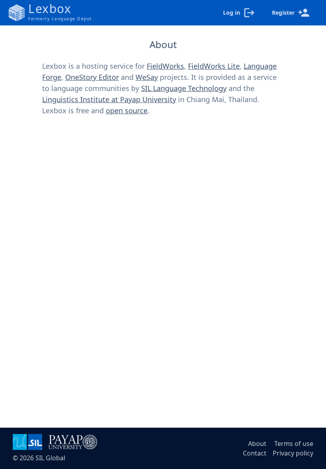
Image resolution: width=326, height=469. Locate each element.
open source (126, 110)
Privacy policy (293, 453)
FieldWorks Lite (214, 66)
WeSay (147, 77)
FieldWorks (165, 66)
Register (283, 12)
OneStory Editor (92, 77)
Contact (254, 453)
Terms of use (293, 443)
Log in (231, 12)
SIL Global (50, 457)
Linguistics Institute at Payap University (109, 99)
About (257, 443)
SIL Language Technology (184, 88)
